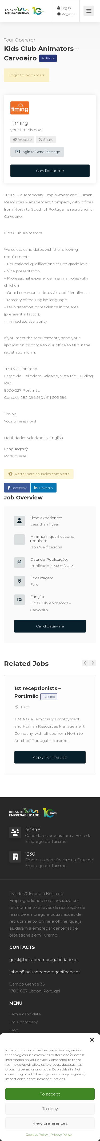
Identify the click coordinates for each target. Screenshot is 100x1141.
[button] (92, 1040)
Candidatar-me (50, 170)
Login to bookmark (26, 75)
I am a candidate (25, 1014)
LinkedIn (46, 488)
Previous (85, 663)
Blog (13, 1030)
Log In (66, 8)
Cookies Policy (37, 1134)
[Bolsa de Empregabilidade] (24, 6)
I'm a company (23, 1022)
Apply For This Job (50, 757)
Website (24, 139)
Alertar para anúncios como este (42, 474)
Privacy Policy (60, 1134)
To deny (50, 1108)
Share (47, 139)
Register (68, 14)
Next (92, 663)
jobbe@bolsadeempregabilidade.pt (44, 971)
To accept (50, 1094)
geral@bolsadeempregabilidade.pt (43, 959)
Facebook (19, 488)
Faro (34, 584)
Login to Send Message (40, 152)
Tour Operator (19, 40)
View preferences (50, 1123)
